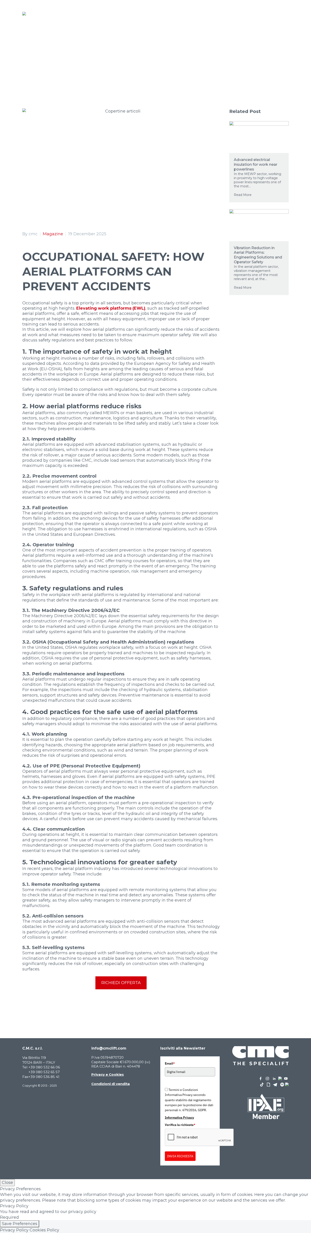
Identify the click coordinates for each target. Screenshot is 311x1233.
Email (170, 1063)
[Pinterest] (39, 1009)
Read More (243, 195)
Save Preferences (19, 1223)
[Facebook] (25, 1009)
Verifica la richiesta (180, 1125)
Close (7, 1182)
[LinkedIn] (53, 1009)
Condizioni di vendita (110, 1084)
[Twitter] (32, 1009)
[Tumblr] (46, 1009)
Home (72, 71)
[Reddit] (60, 1009)
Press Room (97, 71)
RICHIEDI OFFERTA (121, 982)
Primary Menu (284, 13)
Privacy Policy (14, 1230)
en (264, 13)
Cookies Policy (44, 1230)
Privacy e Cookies (107, 1074)
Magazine (53, 233)
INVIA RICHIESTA (180, 1156)
